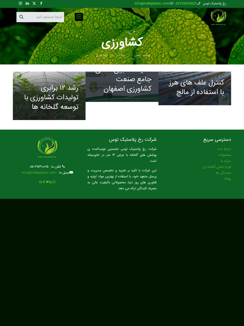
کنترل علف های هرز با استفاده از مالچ (196, 87)
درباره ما (226, 161)
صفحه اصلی (142, 55)
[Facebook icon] (41, 4)
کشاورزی (102, 55)
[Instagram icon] (20, 4)
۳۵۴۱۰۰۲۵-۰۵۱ (39, 167)
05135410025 (186, 3)
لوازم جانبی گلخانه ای (217, 167)
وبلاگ (121, 55)
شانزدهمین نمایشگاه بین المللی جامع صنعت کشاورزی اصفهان (123, 75)
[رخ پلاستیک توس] (218, 16)
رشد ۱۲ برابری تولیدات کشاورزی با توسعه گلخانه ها (51, 97)
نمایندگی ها (223, 173)
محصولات (224, 155)
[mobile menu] (79, 17)
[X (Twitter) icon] (34, 4)
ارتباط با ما (224, 149)
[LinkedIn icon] (27, 4)
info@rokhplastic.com (152, 3)
